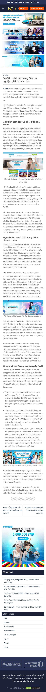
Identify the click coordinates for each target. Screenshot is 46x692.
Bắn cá (6, 643)
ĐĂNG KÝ (23, 8)
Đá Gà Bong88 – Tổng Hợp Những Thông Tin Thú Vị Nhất (23, 608)
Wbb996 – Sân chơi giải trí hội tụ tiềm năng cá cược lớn (34, 510)
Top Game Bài (9, 627)
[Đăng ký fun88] (23, 545)
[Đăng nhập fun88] (23, 61)
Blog (5, 618)
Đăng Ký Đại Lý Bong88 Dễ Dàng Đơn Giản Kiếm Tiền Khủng (21, 581)
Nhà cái (5, 75)
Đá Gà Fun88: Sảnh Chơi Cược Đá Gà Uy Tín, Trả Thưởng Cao (21, 601)
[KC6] (11, 8)
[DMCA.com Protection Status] (33, 688)
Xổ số (6, 639)
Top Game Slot (9, 631)
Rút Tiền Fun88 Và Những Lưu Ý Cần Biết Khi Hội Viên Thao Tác (22, 587)
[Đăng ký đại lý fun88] (23, 19)
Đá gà (6, 647)
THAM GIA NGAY (37, 8)
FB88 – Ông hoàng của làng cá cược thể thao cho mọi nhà (13, 510)
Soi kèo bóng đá (10, 635)
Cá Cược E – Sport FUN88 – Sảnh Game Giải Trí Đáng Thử (21, 594)
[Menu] (3, 8)
